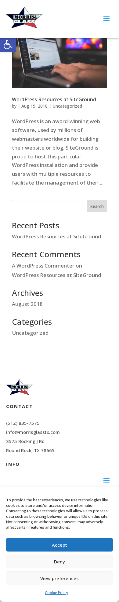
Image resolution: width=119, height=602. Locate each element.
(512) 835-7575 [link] (23, 423)
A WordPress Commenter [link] (43, 265)
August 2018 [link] (27, 303)
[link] (8, 44)
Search (97, 206)
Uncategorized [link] (67, 106)
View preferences (59, 578)
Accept (59, 545)
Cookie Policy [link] (56, 592)
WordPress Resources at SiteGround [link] (54, 99)
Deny (59, 562)
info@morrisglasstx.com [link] (33, 432)
